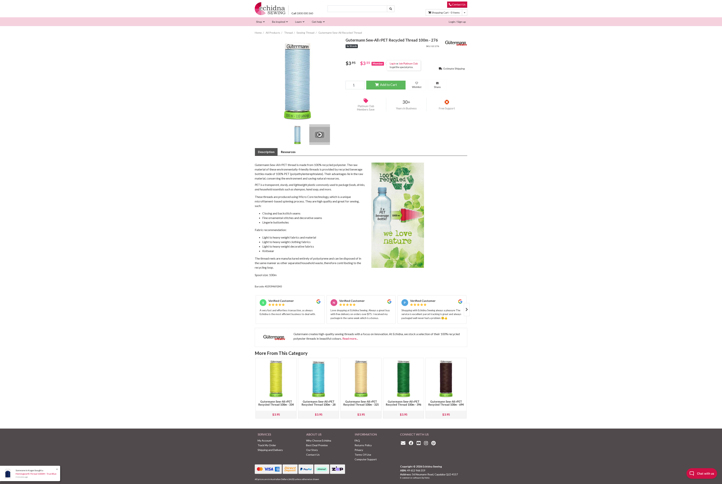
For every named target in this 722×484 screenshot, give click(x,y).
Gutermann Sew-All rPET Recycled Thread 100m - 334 (276, 403)
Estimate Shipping (454, 68)
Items (446, 12)
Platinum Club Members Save (366, 108)
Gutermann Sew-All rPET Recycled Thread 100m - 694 (446, 403)
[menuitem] (260, 21)
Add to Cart (388, 85)
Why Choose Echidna (318, 440)
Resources (288, 152)
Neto (427, 477)
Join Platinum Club (408, 63)
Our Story (312, 449)
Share (437, 87)
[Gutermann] (456, 42)
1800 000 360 (302, 13)
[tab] (266, 152)
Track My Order (267, 445)
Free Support (447, 108)
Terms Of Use (363, 454)
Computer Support (366, 459)
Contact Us (458, 4)
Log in (393, 63)
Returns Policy (363, 445)
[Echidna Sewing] (270, 8)
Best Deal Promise (317, 445)
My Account (265, 440)
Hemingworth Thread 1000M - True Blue (36, 473)
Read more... (350, 338)
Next (466, 309)
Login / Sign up (457, 21)
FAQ (357, 440)
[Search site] (390, 8)
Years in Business (406, 108)
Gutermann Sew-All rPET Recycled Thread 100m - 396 (403, 403)
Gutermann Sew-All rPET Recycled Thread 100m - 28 (318, 403)
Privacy (359, 449)
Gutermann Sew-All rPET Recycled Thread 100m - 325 (361, 403)
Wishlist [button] (417, 87)
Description (266, 152)
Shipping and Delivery (270, 449)
